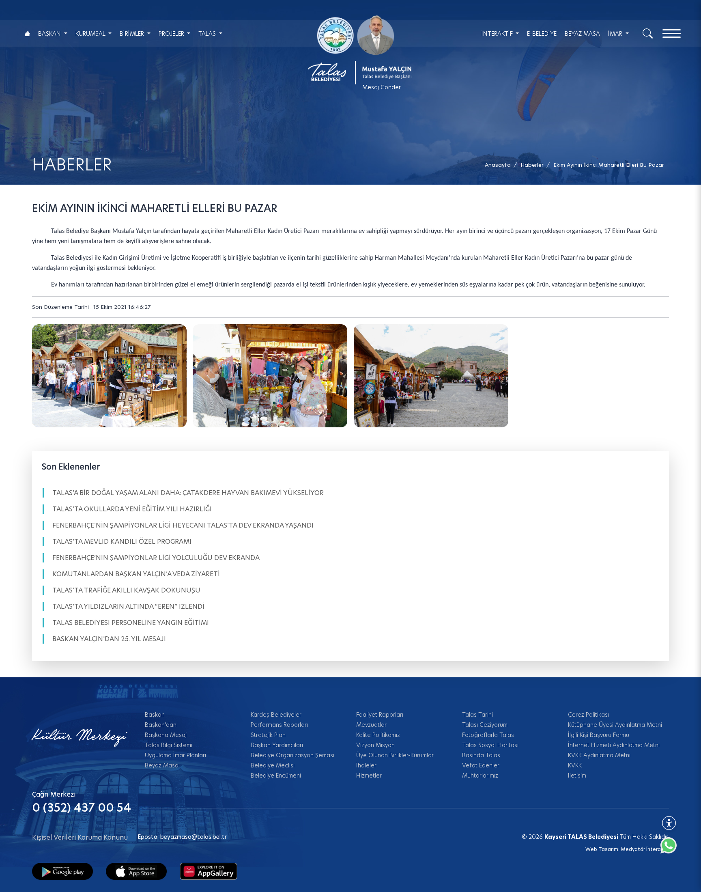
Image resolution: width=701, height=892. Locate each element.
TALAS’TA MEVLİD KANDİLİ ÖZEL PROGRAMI (121, 541)
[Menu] (671, 33)
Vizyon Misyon (375, 745)
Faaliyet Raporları (379, 715)
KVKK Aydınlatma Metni (599, 755)
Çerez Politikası (588, 715)
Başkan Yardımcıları (277, 745)
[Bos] (270, 375)
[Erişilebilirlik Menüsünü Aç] (669, 823)
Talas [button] (207, 34)
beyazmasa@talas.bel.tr (193, 837)
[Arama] (648, 33)
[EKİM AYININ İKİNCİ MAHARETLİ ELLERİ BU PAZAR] (109, 375)
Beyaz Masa (161, 765)
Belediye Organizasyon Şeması (292, 755)
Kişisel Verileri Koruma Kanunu (80, 837)
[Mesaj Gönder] (355, 49)
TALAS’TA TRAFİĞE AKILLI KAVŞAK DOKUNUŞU (126, 590)
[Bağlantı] (27, 33)
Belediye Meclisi (273, 765)
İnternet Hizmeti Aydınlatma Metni (614, 745)
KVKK (575, 765)
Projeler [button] (172, 34)
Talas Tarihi (477, 715)
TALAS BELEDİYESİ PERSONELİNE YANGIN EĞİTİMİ (130, 622)
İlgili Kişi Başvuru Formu (598, 735)
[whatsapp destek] (672, 849)
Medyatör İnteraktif (645, 849)
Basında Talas (481, 755)
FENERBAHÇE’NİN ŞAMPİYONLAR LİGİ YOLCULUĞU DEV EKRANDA (156, 557)
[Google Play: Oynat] (62, 871)
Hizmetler (369, 775)
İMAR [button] (616, 34)
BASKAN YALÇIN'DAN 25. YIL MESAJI (109, 639)
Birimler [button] (133, 34)
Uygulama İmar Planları (175, 755)
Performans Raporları (279, 725)
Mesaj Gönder (381, 87)
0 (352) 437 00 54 (81, 808)
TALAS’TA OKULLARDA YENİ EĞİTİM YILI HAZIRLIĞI (132, 509)
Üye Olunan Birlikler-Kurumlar (395, 755)
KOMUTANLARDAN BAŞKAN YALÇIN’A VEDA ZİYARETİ (136, 574)
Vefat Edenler (480, 765)
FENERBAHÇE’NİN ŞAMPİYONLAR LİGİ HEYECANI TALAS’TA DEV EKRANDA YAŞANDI (183, 525)
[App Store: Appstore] (136, 871)
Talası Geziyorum (484, 725)
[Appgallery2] (208, 871)
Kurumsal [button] (91, 34)
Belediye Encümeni (276, 775)
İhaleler (366, 765)
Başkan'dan (160, 725)
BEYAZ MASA (582, 34)
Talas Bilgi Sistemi (168, 745)
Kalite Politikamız (378, 735)
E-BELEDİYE (542, 34)
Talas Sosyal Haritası (490, 745)
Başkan (155, 715)
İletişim (577, 775)
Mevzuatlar (371, 725)
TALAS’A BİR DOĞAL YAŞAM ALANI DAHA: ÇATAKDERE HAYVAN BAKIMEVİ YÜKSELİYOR (188, 493)
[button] (608, 165)
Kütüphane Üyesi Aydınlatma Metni (615, 725)
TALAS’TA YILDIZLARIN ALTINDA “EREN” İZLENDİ (128, 606)
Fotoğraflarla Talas (488, 735)
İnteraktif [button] (498, 34)
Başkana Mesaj (166, 735)
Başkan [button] (50, 34)
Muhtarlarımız (480, 775)
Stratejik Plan (268, 735)
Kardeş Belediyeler (276, 715)
